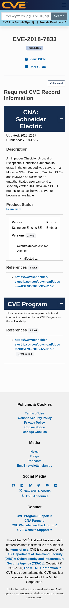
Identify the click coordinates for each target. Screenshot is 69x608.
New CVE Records (37, 491)
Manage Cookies (34, 432)
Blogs (34, 456)
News (34, 451)
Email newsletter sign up (34, 465)
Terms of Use (34, 413)
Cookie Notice (34, 427)
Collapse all (56, 83)
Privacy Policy (34, 422)
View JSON (37, 59)
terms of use (19, 549)
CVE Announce (36, 496)
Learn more (13, 208)
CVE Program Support (33, 516)
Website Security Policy (34, 418)
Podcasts (34, 461)
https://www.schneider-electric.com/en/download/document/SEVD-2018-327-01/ (37, 281)
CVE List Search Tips (16, 22)
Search (59, 16)
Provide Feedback (51, 22)
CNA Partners (34, 520)
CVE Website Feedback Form (33, 525)
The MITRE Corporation (41, 568)
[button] (64, 5)
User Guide (37, 67)
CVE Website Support (33, 530)
